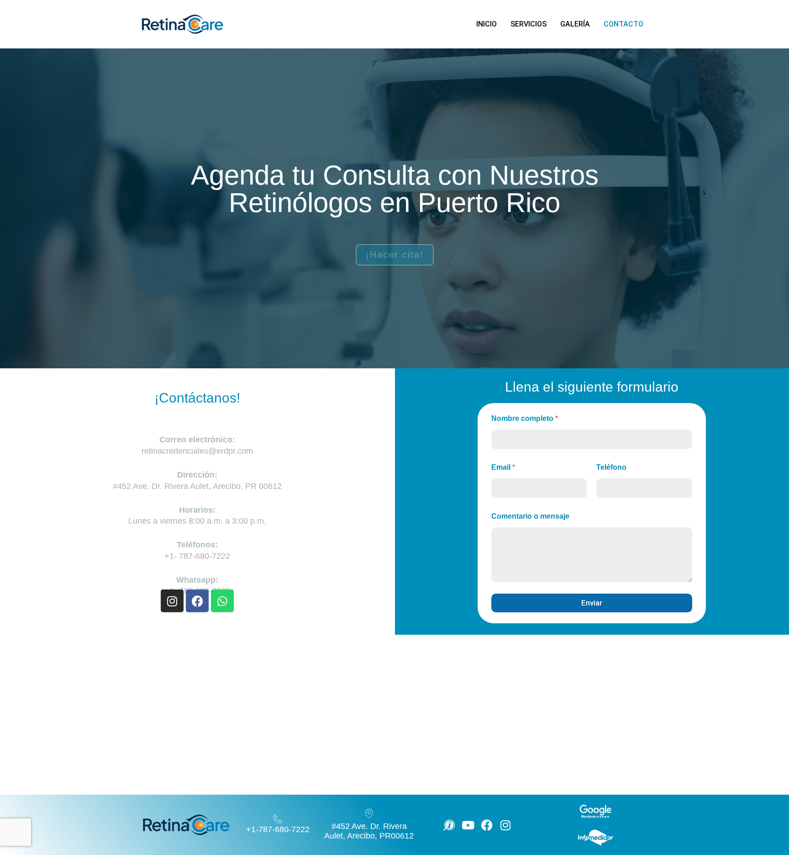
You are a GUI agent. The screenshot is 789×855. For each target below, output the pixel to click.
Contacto (623, 24)
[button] (762, 811)
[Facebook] (197, 600)
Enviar (591, 602)
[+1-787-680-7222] (277, 818)
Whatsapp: (197, 562)
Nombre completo (524, 418)
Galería (575, 24)
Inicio (486, 24)
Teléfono (611, 467)
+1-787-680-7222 (278, 829)
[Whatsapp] (222, 600)
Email (503, 467)
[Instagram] (172, 600)
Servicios (528, 24)
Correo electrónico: (197, 422)
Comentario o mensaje (530, 516)
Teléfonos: (197, 527)
